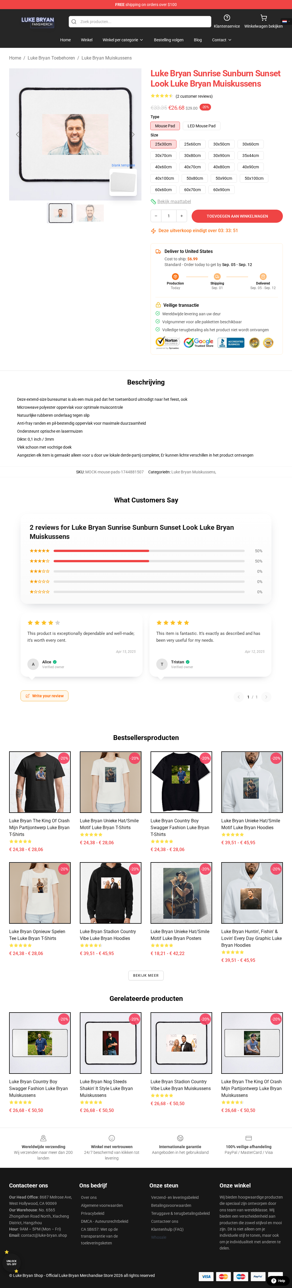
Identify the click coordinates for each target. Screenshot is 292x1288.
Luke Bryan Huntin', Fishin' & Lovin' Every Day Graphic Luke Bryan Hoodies (251, 938)
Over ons (89, 1197)
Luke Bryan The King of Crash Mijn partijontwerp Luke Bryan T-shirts (39, 827)
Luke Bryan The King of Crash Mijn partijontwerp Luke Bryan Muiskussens (251, 1088)
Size (154, 135)
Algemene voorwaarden (102, 1205)
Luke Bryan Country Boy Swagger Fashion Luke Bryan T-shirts (180, 827)
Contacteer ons (164, 1221)
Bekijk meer (146, 976)
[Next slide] (133, 134)
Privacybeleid (92, 1213)
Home (15, 58)
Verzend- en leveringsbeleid (175, 1197)
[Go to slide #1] (60, 213)
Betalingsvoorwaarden (171, 1205)
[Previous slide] (18, 134)
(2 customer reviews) (194, 96)
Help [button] (281, 1281)
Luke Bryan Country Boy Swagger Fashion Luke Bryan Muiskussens (38, 1088)
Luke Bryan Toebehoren (51, 58)
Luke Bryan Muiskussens (107, 58)
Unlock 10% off (12, 1263)
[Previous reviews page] (239, 697)
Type (155, 117)
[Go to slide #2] (90, 213)
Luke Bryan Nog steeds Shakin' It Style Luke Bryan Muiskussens (106, 1088)
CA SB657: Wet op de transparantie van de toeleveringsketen (99, 1236)
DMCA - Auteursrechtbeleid (104, 1221)
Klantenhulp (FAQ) (167, 1229)
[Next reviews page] (266, 697)
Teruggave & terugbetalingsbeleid (180, 1213)
